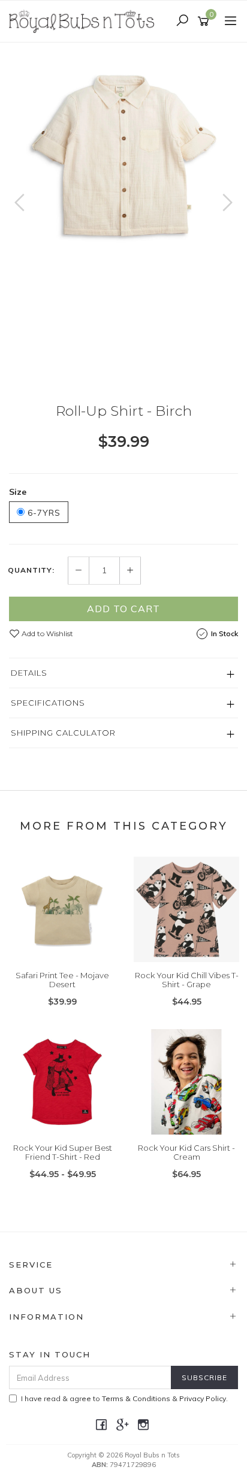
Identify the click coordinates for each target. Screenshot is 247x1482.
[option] (123, 157)
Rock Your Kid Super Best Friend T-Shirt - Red (62, 1152)
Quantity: (31, 570)
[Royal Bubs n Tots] (84, 20)
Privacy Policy (202, 1398)
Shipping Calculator (63, 732)
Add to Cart (123, 609)
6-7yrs (43, 512)
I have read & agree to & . (124, 1398)
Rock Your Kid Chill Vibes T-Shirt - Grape (187, 980)
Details (29, 673)
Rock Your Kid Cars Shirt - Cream (186, 1152)
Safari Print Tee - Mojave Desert (62, 980)
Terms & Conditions (136, 1398)
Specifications (48, 702)
